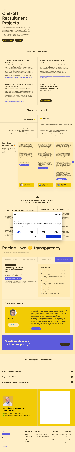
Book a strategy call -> (8, 40)
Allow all (53, 236)
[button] (37, 371)
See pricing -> (19, 40)
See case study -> (36, 328)
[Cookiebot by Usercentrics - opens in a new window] (56, 214)
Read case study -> (24, 164)
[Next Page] (73, 162)
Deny (22, 236)
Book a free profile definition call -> (13, 278)
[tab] (11, 259)
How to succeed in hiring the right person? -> (14, 101)
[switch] (31, 232)
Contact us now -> (65, 344)
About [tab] (54, 218)
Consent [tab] (21, 218)
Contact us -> (6, 434)
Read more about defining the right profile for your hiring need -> (18, 77)
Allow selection (37, 236)
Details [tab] (37, 218)
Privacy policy (4, 446)
